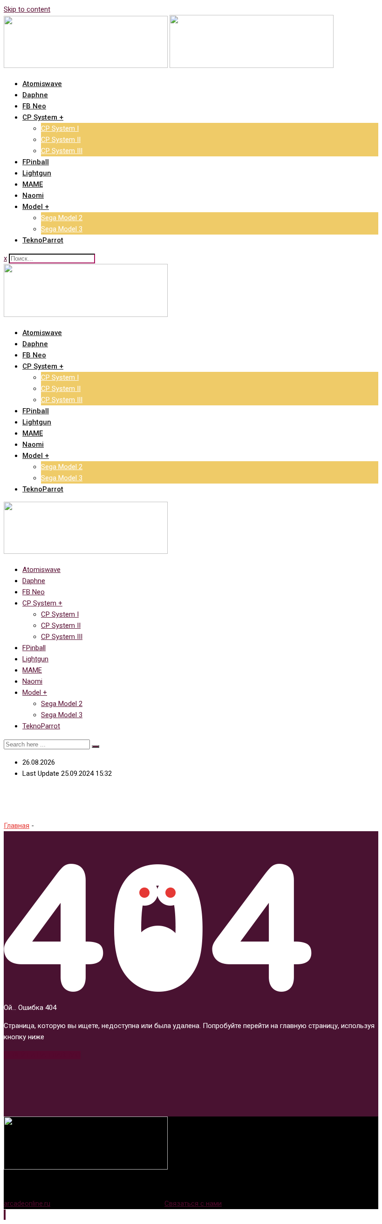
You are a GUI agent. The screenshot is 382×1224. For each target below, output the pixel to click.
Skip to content (27, 9)
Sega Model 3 (61, 229)
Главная (16, 825)
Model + (35, 206)
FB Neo (34, 106)
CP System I (60, 128)
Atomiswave (42, 84)
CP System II (61, 139)
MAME (32, 184)
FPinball (35, 162)
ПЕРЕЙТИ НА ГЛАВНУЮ (42, 1055)
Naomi (33, 195)
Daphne (35, 95)
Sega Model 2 (61, 218)
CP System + (42, 117)
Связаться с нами (193, 1203)
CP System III (61, 151)
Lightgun (36, 173)
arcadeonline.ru (27, 1203)
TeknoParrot (42, 240)
